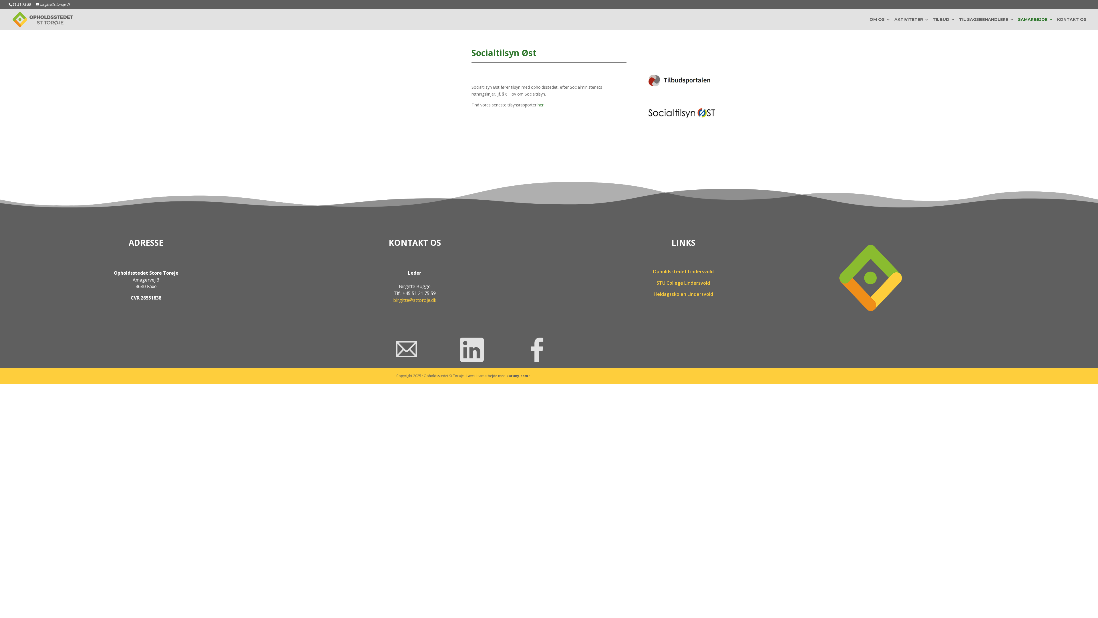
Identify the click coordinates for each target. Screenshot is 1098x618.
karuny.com (517, 375)
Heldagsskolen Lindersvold (683, 294)
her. (541, 105)
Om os (877, 19)
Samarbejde (1032, 19)
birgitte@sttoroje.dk (414, 300)
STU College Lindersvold (683, 283)
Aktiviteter (908, 19)
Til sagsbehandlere (983, 19)
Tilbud (941, 19)
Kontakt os (1072, 19)
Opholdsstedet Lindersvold (683, 271)
